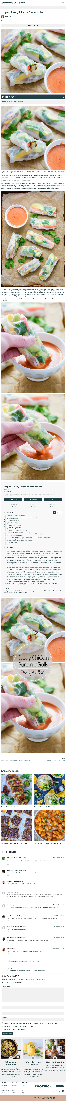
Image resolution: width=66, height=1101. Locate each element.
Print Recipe (14, 499)
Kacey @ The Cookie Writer (14, 870)
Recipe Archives (5, 1090)
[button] (62, 2)
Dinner (13, 1090)
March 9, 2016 (9, 18)
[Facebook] (63, 1091)
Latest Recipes (5, 1087)
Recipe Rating (7, 982)
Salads (23, 1090)
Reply (8, 864)
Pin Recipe (34, 499)
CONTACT (24, 1098)
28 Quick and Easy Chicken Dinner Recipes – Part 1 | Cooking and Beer (26, 970)
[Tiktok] (60, 1091)
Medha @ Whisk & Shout (14, 881)
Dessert (13, 1092)
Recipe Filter (4, 1085)
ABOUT (19, 1098)
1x (54, 512)
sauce (31, 544)
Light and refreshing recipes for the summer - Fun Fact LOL (23, 961)
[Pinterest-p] (56, 1091)
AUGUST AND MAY (50, 1098)
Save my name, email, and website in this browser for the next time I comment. (31, 1023)
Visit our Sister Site (55, 1062)
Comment (6, 986)
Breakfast (14, 1085)
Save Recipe (54, 499)
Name (4, 1005)
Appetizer (14, 7)
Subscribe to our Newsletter (33, 1063)
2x (57, 512)
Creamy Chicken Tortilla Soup (44, 807)
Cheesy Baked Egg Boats (9, 807)
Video (3, 1092)
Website (5, 1017)
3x (60, 512)
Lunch (13, 1087)
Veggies (23, 1092)
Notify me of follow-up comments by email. (18, 1026)
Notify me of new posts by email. (14, 1029)
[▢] (5, 515)
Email (4, 1011)
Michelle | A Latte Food (13, 915)
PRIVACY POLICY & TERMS (40, 1097)
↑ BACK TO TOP (10, 1098)
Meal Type (7, 7)
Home (2, 7)
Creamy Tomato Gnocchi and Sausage (47, 843)
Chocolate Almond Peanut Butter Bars (14, 843)
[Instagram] (53, 1091)
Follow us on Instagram (11, 1063)
